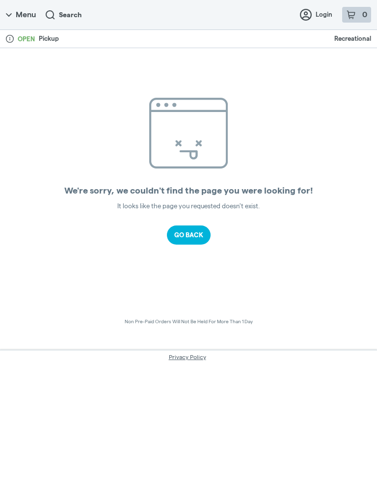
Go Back (188, 234)
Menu (26, 14)
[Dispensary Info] (10, 39)
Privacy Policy (187, 357)
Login (324, 14)
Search (70, 15)
